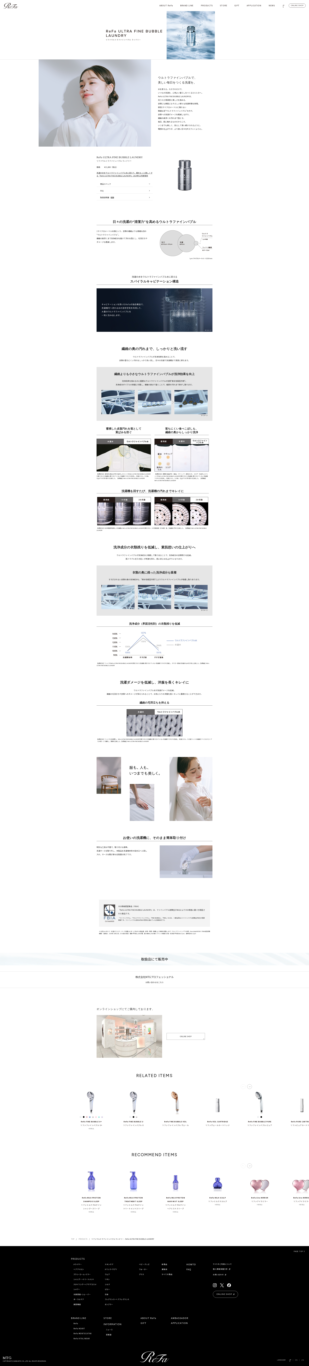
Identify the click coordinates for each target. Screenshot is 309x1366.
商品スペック (105, 184)
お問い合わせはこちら (154, 982)
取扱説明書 (106, 197)
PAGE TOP (298, 1251)
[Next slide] (249, 1086)
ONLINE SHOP (297, 5)
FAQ (102, 190)
